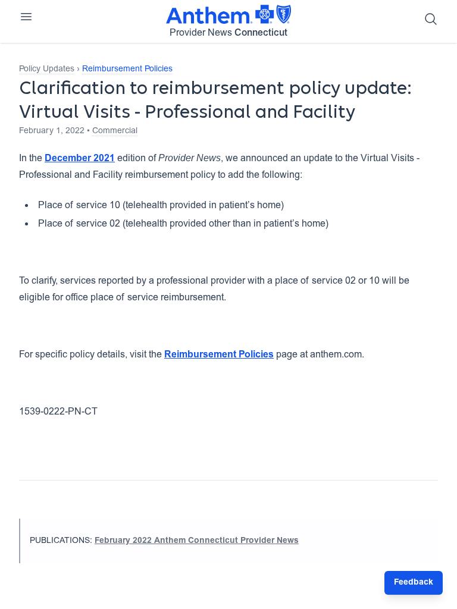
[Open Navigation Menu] (26, 17)
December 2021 (80, 159)
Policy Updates (46, 69)
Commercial (114, 131)
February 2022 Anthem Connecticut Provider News (197, 541)
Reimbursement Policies (127, 69)
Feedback (413, 583)
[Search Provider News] (431, 19)
